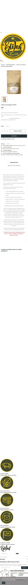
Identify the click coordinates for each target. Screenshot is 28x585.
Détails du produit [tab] (14, 165)
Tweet (8, 144)
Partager (6, 144)
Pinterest (10, 144)
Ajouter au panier (18, 131)
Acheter (15, 135)
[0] (1, 60)
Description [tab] (14, 162)
